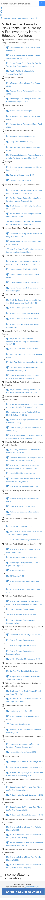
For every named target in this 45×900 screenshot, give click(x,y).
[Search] (42, 3)
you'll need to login (32, 887)
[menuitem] (1, 12)
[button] (1, 9)
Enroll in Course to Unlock (23, 892)
